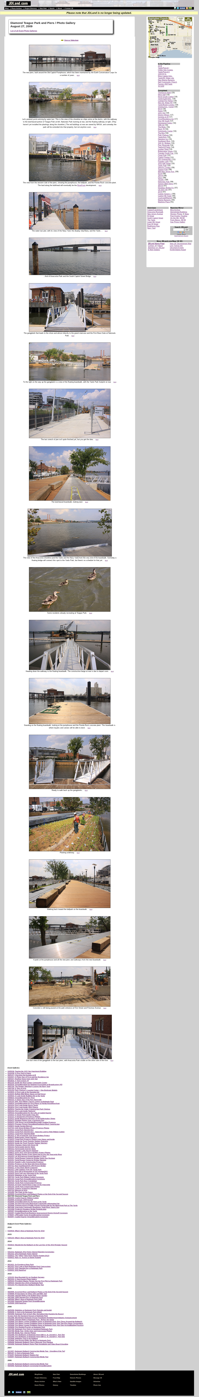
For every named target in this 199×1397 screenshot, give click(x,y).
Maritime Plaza (164, 202)
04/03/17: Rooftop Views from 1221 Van (23, 1079)
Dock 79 (161, 129)
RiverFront (81, 185)
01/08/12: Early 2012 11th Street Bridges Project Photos (29, 1153)
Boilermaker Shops (165, 151)
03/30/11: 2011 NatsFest (17, 1270)
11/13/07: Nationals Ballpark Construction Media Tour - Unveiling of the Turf (36, 1351)
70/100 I (161, 180)
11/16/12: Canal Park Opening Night (21, 1134)
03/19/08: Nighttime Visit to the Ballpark (23, 1339)
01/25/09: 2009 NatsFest (17, 1303)
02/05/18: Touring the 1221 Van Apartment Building (27, 1071)
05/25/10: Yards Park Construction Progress (25, 1183)
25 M (160, 66)
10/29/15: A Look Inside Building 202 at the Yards (26, 1096)
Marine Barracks (164, 200)
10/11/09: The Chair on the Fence (20, 1192)
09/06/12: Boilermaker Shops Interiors (22, 1137)
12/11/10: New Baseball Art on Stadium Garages (26, 1277)
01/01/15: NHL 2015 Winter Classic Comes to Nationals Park (31, 1102)
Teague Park (163, 170)
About (60, 8)
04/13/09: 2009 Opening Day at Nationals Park (25, 1297)
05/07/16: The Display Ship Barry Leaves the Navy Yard (29, 1086)
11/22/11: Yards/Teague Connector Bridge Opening (27, 1160)
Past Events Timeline (178, 216)
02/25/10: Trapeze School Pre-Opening (22, 1188)
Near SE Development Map (180, 244)
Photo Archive (17, 8)
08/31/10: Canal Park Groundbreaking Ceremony (26, 1179)
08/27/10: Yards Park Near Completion (22, 1181)
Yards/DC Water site (166, 78)
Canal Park (162, 155)
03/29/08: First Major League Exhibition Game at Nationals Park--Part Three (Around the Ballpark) (45, 1322)
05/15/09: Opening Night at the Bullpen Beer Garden (27, 1296)
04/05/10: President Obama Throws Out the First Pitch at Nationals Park (35, 1281)
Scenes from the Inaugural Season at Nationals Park (28, 1316)
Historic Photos (176, 214)
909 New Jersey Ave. (166, 172)
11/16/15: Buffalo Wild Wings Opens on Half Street (27, 1094)
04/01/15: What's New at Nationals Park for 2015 (26, 1238)
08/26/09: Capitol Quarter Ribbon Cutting (23, 1198)
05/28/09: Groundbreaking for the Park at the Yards (27, 1202)
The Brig (161, 133)
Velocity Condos (164, 168)
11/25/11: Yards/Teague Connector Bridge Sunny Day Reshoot (31, 1158)
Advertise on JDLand (156, 248)
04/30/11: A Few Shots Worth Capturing (22, 1168)
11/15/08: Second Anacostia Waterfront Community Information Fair (34, 1204)
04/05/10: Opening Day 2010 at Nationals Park (25, 1283)
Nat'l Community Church (167, 82)
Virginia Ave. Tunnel (166, 107)
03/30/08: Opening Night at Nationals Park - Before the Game (31, 1320)
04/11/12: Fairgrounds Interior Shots (21, 1147)
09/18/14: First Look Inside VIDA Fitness (23, 1107)
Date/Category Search (181, 236)
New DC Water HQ (165, 103)
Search (52, 8)
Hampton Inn (163, 139)
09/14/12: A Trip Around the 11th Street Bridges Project (29, 1136)
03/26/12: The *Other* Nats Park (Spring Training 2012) (28, 1256)
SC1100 (161, 86)
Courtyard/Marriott (165, 198)
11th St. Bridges (164, 143)
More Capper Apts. (165, 76)
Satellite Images (75, 1381)
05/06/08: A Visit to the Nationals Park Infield (25, 1312)
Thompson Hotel (164, 93)
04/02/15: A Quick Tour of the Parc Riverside (25, 1100)
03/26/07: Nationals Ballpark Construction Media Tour (28, 1357)
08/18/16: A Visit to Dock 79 (18, 1081)
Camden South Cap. (166, 153)
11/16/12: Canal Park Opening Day (21, 1130)
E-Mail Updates (154, 250)
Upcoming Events (177, 248)
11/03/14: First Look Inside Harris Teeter (23, 1105)
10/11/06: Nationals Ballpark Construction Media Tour (28, 1364)
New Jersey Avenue (155, 214)
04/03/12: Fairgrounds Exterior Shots (22, 1149)
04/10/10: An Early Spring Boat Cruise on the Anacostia (29, 1185)
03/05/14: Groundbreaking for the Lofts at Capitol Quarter (29, 1113)
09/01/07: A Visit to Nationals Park (21, 1353)
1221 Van (161, 113)
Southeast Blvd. (164, 141)
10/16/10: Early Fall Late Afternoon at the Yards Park (28, 1173)
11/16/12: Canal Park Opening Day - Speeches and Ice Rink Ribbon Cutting (36, 1132)
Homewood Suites (165, 123)
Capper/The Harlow (165, 101)
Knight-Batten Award (178, 250)
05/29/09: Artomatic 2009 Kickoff (20, 1200)
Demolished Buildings (178, 212)
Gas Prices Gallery (177, 222)
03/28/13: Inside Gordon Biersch (20, 1126)
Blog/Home (39, 1374)
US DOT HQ (163, 190)
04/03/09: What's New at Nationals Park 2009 (25, 1299)
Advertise (96, 1381)
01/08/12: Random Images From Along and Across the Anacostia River (35, 1154)
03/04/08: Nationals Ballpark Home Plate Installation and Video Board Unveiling (38, 1344)
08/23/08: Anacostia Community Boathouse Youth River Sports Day (33, 1207)
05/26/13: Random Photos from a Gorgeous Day (26, 1120)
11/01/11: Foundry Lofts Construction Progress (25, 1162)
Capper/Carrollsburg (155, 210)
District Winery (163, 115)
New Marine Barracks (166, 80)
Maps (187, 214)
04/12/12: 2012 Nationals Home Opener (23, 1254)
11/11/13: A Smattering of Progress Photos (24, 1117)
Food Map (56, 1378)
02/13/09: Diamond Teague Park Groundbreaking (26, 1301)
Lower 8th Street (153, 222)
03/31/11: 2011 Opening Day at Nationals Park (25, 1268)
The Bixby (162, 127)
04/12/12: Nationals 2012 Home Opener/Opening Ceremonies (31, 1252)
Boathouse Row (153, 226)
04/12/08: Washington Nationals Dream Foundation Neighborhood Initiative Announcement (42, 1318)
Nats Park (43, 8)
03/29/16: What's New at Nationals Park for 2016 (26, 1231)
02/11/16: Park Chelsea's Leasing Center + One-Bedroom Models (32, 1090)
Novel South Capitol (166, 97)
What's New (57, 1381)
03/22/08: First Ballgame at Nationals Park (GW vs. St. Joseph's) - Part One (36, 1337)
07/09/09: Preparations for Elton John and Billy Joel (27, 1294)
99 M (160, 109)
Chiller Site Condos (165, 70)
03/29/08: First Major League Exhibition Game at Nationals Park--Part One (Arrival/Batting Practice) (46, 1325)
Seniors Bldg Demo (165, 184)
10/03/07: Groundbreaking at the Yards (22, 1211)
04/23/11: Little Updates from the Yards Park (24, 1170)
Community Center (165, 131)
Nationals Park (163, 182)
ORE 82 (161, 125)
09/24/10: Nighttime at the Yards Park (22, 1175)
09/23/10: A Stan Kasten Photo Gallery (22, 1279)
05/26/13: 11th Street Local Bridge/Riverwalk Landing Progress (32, 1122)
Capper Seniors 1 (165, 194)
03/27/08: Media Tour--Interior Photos (22, 1333)
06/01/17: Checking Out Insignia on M (22, 1075)
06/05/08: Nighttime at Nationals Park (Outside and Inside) (30, 1310)
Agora (160, 111)
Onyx (160, 178)
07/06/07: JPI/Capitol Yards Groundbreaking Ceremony (29, 1215)
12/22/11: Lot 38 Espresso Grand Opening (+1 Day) (27, 1156)
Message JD (97, 1378)
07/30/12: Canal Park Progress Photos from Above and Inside (31, 1139)
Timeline (73, 1385)
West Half (162, 95)
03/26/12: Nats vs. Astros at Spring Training (24, 1258)
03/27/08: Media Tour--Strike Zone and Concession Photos (30, 1331)
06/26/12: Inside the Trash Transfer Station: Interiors (27, 1143)
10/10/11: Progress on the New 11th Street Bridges (27, 1164)
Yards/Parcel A (164, 72)
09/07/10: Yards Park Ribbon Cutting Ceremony (26, 1177)
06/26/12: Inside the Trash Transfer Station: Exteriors (28, 1141)
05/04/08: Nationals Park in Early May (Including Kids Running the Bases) (36, 1314)
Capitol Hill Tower (165, 196)
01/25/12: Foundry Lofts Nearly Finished (23, 1151)
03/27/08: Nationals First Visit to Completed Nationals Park (30, 1329)
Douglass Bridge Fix (166, 188)
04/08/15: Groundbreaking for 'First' (21, 1098)
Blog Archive (175, 210)
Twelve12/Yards (164, 147)
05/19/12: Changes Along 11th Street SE (23, 1145)
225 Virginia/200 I (165, 159)
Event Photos (39, 1385)
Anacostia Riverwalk (155, 212)
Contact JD (69, 8)
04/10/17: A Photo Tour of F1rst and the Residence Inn (28, 1077)
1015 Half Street (164, 163)
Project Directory (31, 8)
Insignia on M (163, 117)
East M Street (152, 224)
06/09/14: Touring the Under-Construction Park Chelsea (29, 1109)
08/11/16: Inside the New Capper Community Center (27, 1083)
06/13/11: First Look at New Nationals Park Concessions (29, 1266)
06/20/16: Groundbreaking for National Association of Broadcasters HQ (35, 1085)
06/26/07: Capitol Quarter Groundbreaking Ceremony (28, 1217)
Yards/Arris (162, 137)
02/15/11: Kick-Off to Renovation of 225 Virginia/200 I (28, 1171)
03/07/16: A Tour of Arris (17, 1088)
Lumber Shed (163, 149)
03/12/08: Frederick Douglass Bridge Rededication (27, 1209)
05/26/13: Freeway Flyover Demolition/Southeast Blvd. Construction (34, 1124)
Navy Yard (151, 228)
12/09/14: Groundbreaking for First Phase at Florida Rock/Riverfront (34, 1103)
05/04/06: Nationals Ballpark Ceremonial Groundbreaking (29, 1366)
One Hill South (163, 121)
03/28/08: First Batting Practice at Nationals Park (26, 1327)
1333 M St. (162, 74)
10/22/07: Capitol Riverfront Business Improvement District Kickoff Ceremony (38, 1213)
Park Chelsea (163, 135)
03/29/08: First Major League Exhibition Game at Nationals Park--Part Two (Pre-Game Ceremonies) (45, 1323)
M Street (150, 216)
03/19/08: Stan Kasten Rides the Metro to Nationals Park (29, 1340)
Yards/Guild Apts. (165, 99)
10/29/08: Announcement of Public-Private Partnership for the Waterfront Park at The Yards (43, 1205)
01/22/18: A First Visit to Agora (19, 1073)
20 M (160, 192)
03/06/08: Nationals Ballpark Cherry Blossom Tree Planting (30, 1342)
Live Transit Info (176, 246)
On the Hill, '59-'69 (177, 218)
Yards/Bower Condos (166, 105)
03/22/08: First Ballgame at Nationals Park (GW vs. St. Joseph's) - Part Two (36, 1335)
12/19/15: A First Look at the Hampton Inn (23, 1092)
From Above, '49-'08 (178, 220)
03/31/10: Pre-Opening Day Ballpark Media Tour (26, 1285)
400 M (160, 186)
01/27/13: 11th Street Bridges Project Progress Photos (28, 1128)
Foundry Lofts (163, 161)
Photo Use (97, 1385)
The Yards (151, 220)
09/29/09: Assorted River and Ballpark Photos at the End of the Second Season (38, 1194)
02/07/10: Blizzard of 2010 (17, 1190)
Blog (7, 8)
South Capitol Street (155, 218)
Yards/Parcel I (163, 68)
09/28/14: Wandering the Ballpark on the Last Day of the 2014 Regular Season (37, 1245)
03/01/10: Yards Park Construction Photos (24, 1187)
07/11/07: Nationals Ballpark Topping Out (23, 1355)
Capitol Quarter (164, 157)
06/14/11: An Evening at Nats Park (21, 1265)
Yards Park (162, 165)
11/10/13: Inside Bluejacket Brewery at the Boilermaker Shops (31, 1119)
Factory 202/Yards (165, 84)
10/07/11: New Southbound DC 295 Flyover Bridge (27, 1166)
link (78, 75)
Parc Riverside (163, 145)
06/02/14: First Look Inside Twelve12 (21, 1111)
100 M (160, 176)
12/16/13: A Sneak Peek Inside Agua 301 (23, 1115)
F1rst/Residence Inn (166, 119)
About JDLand (98, 1374)
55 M (160, 174)
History (55, 1385)
